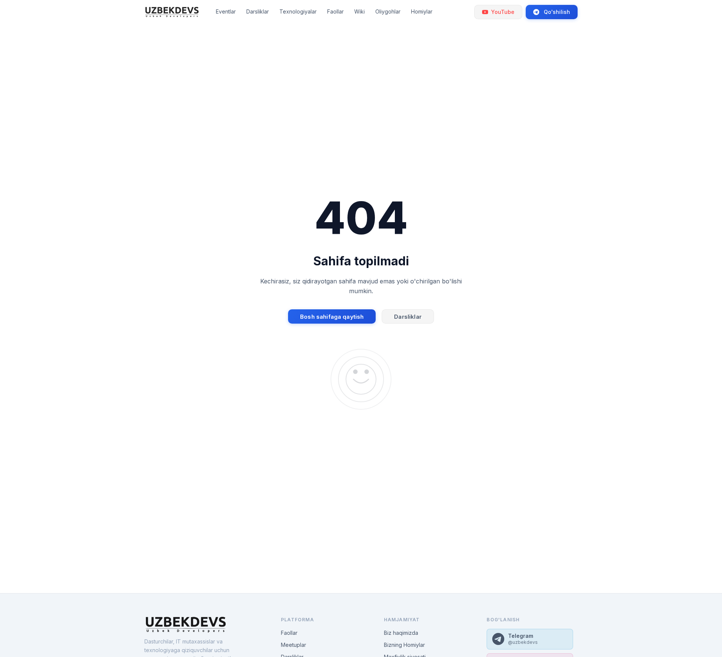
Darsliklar (408, 316)
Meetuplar (293, 645)
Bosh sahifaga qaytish (332, 316)
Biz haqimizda (401, 633)
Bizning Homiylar (404, 645)
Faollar (289, 633)
